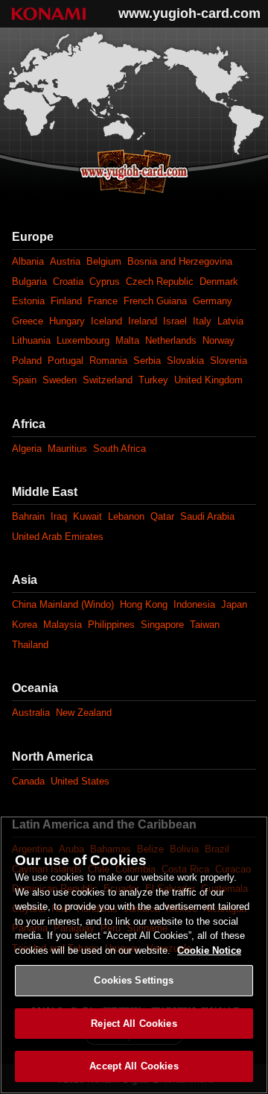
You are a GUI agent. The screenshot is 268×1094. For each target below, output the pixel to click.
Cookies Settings (133, 980)
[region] (134, 955)
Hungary (67, 321)
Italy (202, 321)
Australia (31, 712)
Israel (175, 321)
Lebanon (126, 516)
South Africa (119, 448)
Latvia (230, 321)
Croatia (68, 281)
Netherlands (171, 340)
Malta (127, 340)
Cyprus (104, 281)
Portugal (65, 360)
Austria (65, 261)
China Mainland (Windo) (63, 604)
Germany (212, 300)
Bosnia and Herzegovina (179, 261)
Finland (66, 300)
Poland (27, 360)
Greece (27, 321)
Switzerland (108, 380)
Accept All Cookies (133, 1066)
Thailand (30, 644)
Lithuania (31, 340)
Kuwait (87, 516)
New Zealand (84, 712)
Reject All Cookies (133, 1023)
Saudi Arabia (207, 516)
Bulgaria (29, 281)
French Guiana (155, 300)
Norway (218, 340)
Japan (234, 604)
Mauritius (67, 448)
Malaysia (62, 624)
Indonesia (194, 604)
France (103, 300)
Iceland (106, 321)
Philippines (111, 624)
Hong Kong (144, 604)
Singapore (162, 624)
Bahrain (28, 516)
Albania (28, 261)
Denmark (219, 281)
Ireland (142, 321)
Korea (24, 624)
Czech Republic (160, 281)
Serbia (147, 360)
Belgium (103, 261)
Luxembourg (83, 340)
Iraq (59, 516)
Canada (28, 781)
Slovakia (185, 360)
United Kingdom (208, 380)
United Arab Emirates (57, 536)
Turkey (153, 380)
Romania (108, 360)
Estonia (28, 300)
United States (80, 781)
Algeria (27, 448)
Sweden (59, 380)
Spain (24, 380)
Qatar (162, 516)
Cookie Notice (209, 950)
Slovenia (228, 360)
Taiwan (205, 624)
